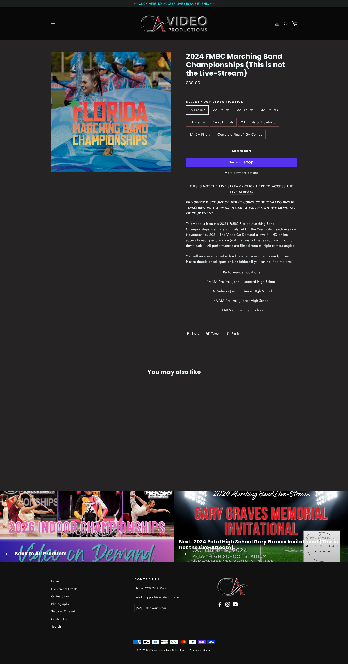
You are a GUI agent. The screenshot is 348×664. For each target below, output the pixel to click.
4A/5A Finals (199, 134)
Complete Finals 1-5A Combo (240, 134)
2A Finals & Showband (258, 122)
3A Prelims (245, 109)
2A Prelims (221, 109)
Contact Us (59, 619)
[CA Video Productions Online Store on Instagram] (227, 604)
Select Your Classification (215, 102)
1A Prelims (197, 109)
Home (55, 581)
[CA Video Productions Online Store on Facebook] (219, 604)
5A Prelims (197, 122)
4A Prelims (269, 109)
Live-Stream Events (64, 589)
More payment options (242, 172)
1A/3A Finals (223, 122)
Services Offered (63, 611)
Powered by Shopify (200, 650)
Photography (60, 604)
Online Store (60, 596)
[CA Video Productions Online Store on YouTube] (235, 604)
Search (56, 626)
